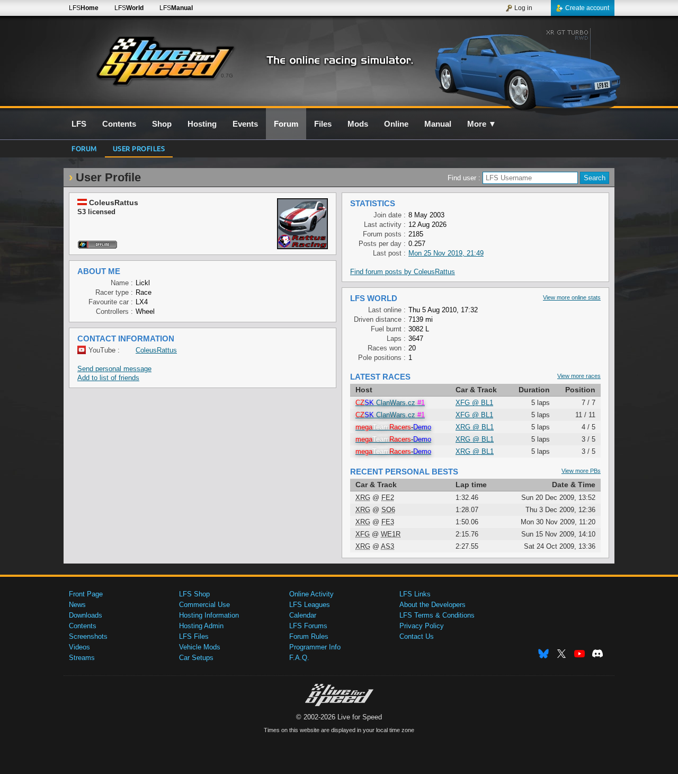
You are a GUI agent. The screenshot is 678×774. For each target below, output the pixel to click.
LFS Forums (308, 626)
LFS (84, 8)
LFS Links (415, 594)
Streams (82, 658)
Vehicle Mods (199, 647)
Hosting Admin (201, 626)
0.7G (227, 75)
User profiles (139, 148)
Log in (523, 8)
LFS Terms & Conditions (437, 615)
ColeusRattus (156, 350)
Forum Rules (308, 636)
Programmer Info (315, 647)
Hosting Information (209, 615)
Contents (82, 626)
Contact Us (416, 636)
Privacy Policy (421, 626)
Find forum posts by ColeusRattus (402, 272)
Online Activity (311, 594)
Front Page (86, 594)
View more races (579, 376)
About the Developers (432, 605)
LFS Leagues (309, 605)
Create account (587, 8)
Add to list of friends (108, 378)
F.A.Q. (299, 658)
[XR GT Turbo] (523, 67)
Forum (84, 148)
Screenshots (88, 636)
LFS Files (194, 636)
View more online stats (572, 297)
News (77, 605)
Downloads (85, 615)
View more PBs (581, 471)
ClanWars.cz (390, 403)
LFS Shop (194, 594)
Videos (79, 647)
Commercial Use (204, 605)
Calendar (302, 615)
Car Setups (196, 658)
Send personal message (114, 369)
